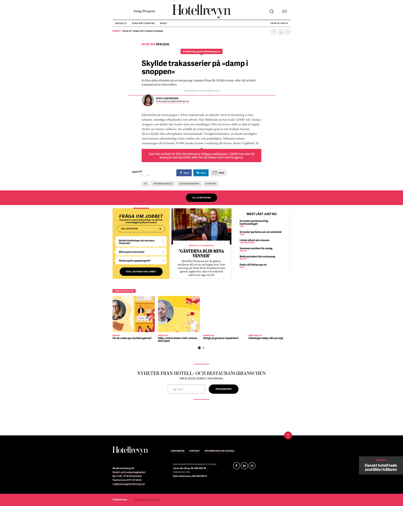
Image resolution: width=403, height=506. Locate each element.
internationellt (163, 183)
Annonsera (178, 451)
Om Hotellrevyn (279, 23)
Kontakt (194, 451)
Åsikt (163, 23)
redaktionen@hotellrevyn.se (129, 483)
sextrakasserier (189, 183)
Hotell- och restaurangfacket (129, 472)
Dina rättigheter (143, 23)
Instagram (287, 32)
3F (145, 183)
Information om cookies (219, 451)
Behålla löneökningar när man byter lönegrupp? (137, 242)
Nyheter (211, 183)
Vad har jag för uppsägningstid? (134, 260)
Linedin (244, 465)
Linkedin (281, 32)
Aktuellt (121, 23)
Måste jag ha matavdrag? (132, 251)
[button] (199, 347)
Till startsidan (201, 197)
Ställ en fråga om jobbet (141, 271)
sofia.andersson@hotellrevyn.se (172, 101)
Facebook (274, 32)
